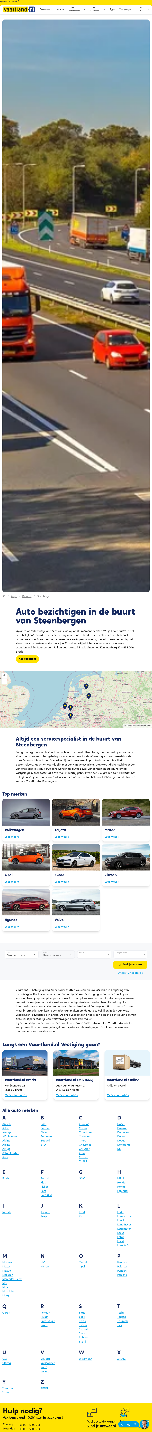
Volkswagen (48, 1363)
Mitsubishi (8, 1291)
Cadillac (84, 1124)
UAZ (4, 1359)
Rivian (44, 1317)
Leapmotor (124, 1229)
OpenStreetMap (133, 726)
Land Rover (124, 1225)
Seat (82, 1317)
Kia (81, 1216)
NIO (43, 1262)
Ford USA (46, 1195)
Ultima (6, 1363)
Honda (121, 1183)
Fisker (44, 1187)
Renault (45, 1313)
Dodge (121, 1141)
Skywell (83, 1329)
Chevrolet (85, 1145)
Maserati (8, 1262)
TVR (119, 1325)
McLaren (7, 1275)
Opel (82, 1267)
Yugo (5, 1392)
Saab (82, 1313)
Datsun (121, 1136)
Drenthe (26, 596)
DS (119, 1149)
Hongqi (121, 1187)
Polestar (122, 1267)
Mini (5, 1287)
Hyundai (122, 1191)
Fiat (43, 1183)
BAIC (43, 1124)
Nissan (45, 1267)
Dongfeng (123, 1145)
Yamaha (7, 1388)
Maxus (6, 1267)
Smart (83, 1333)
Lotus (120, 1237)
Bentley (45, 1128)
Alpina (6, 1141)
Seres (82, 1321)
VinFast (45, 1359)
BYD (43, 1145)
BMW (44, 1132)
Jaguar (45, 1212)
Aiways (6, 1132)
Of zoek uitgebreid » (130, 973)
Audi (5, 1157)
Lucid (120, 1241)
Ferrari (45, 1178)
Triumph (122, 1321)
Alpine (6, 1145)
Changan (85, 1136)
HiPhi (120, 1178)
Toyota (121, 1317)
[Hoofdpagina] (3, 596)
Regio (14, 596)
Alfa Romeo (9, 1136)
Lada (120, 1212)
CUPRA (83, 1161)
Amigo (6, 1149)
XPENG (121, 1359)
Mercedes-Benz (12, 1279)
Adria (5, 1128)
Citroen (83, 1157)
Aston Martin (10, 1153)
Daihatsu (123, 1132)
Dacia (121, 1124)
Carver (83, 1128)
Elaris (5, 1178)
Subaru (83, 1337)
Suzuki (83, 1342)
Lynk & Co (123, 1245)
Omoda (83, 1262)
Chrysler (84, 1149)
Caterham (85, 1132)
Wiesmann (85, 1359)
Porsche (122, 1275)
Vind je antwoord (101, 1426)
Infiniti (6, 1212)
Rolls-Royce (48, 1321)
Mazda (6, 1271)
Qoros (6, 1313)
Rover (44, 1325)
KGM (82, 1212)
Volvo (44, 1367)
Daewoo (122, 1128)
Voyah (45, 1371)
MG (4, 1283)
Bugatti (45, 1141)
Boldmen (46, 1136)
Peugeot (122, 1262)
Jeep (44, 1216)
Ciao (82, 1153)
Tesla (120, 1313)
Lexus (120, 1233)
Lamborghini (125, 1216)
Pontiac (122, 1271)
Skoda (83, 1325)
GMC (82, 1178)
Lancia (121, 1220)
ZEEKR (45, 1388)
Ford (43, 1191)
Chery (83, 1141)
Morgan (7, 1296)
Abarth (6, 1124)
